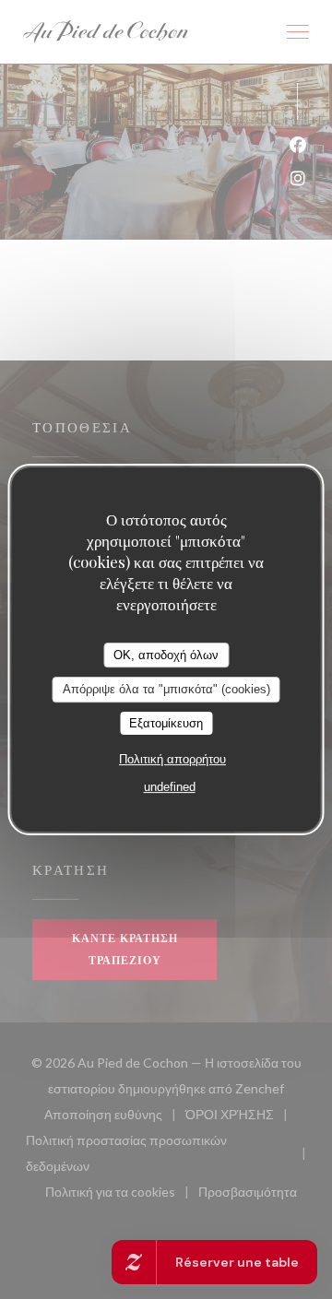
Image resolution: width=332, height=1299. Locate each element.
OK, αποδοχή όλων (166, 655)
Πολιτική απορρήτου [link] (172, 759)
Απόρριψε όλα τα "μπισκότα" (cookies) (166, 689)
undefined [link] (170, 787)
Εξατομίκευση (166, 723)
